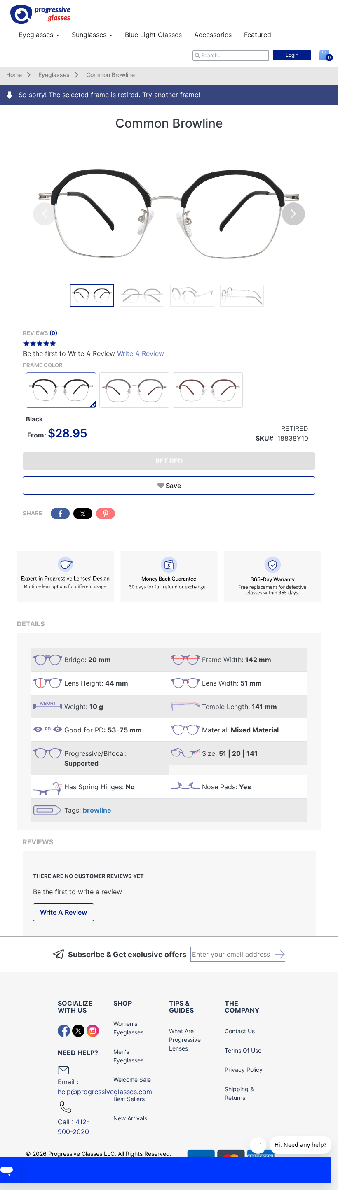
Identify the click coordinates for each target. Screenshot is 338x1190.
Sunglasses (90, 34)
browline (97, 810)
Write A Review (140, 353)
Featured (257, 34)
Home (14, 74)
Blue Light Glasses (153, 34)
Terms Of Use (243, 1050)
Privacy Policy (244, 1069)
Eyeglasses (37, 34)
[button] (293, 213)
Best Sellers (129, 1098)
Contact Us (240, 1030)
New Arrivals (130, 1118)
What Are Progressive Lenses (185, 1039)
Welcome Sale (132, 1079)
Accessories (213, 34)
